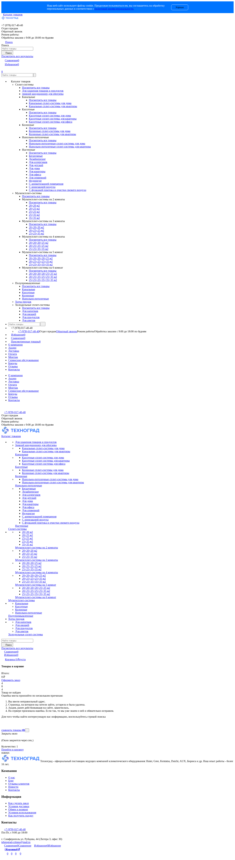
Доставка (13, 350)
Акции (12, 347)
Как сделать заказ (18, 803)
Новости (13, 786)
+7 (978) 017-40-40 (28, 331)
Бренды (12, 363)
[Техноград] (20, 761)
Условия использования (22, 812)
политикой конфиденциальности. (114, 8)
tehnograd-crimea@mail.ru (15, 842)
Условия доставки (18, 806)
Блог (11, 780)
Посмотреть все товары (36, 87)
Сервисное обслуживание (23, 360)
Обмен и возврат (18, 809)
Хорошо (180, 7)
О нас (11, 777)
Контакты (14, 369)
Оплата (12, 354)
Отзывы (13, 366)
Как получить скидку (20, 815)
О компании (15, 344)
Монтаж (13, 357)
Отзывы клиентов (18, 783)
